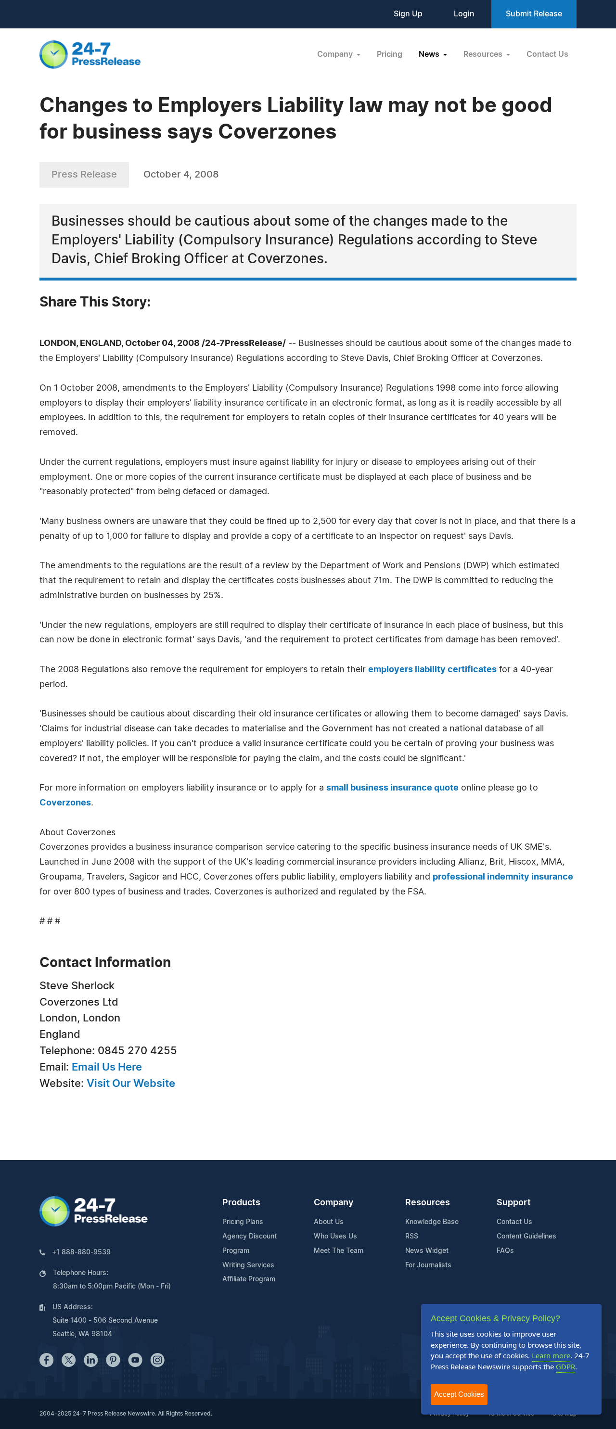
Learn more (551, 1355)
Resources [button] (483, 54)
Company (333, 1203)
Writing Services (248, 1265)
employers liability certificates (432, 669)
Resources (427, 1203)
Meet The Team (338, 1251)
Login (464, 14)
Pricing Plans (242, 1222)
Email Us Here (107, 1067)
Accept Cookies (459, 1394)
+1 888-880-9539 (81, 1252)
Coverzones (65, 803)
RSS (411, 1236)
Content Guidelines (526, 1236)
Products (241, 1203)
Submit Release (534, 14)
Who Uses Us (335, 1236)
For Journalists (428, 1265)
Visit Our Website (131, 1083)
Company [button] (336, 54)
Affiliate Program (248, 1279)
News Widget (427, 1251)
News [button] (430, 54)
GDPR (565, 1366)
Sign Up (408, 14)
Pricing (389, 54)
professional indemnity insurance (503, 877)
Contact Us (547, 54)
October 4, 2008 (181, 174)
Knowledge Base (432, 1222)
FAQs (505, 1251)
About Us (329, 1222)
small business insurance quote (392, 788)
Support (514, 1203)
